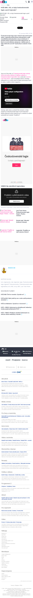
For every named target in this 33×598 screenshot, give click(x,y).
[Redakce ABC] (4, 272)
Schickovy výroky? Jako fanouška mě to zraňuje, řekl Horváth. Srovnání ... (16, 395)
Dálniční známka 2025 (23, 429)
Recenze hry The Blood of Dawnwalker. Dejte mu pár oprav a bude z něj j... (15, 515)
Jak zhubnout (5, 404)
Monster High (4, 555)
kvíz (2, 282)
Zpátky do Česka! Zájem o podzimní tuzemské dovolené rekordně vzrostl (15, 479)
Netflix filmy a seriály (20, 474)
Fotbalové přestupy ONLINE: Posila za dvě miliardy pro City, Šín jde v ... (15, 396)
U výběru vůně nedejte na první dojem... (9, 419)
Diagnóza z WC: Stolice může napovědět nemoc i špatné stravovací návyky (16, 502)
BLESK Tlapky (5, 474)
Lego (2, 558)
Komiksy (15, 510)
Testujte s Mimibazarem (6, 554)
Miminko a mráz (20, 416)
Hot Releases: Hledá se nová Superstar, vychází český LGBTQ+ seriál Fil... (16, 488)
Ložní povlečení (4, 565)
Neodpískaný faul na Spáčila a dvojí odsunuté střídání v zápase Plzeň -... (15, 525)
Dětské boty (4, 564)
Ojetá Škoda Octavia (5, 546)
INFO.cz (20, 381)
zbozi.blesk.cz (4, 539)
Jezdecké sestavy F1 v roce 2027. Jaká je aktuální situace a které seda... (15, 433)
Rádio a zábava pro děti (6, 576)
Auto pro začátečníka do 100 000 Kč (8, 543)
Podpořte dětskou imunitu (7, 497)
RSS (21, 585)
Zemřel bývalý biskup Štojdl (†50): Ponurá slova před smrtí (12, 383)
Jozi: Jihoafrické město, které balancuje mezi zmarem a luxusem (14, 478)
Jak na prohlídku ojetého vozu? (7, 540)
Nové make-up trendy (25, 404)
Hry (5, 349)
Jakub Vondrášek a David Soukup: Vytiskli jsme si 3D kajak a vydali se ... (15, 476)
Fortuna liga (18, 522)
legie (21, 282)
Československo (14, 284)
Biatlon (10, 393)
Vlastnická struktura (6, 594)
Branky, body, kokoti (11, 522)
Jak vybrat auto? (5, 547)
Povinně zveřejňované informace (16, 595)
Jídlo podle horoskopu (25, 463)
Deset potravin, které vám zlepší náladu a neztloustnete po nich (13, 504)
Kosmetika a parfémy (5, 561)
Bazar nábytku (4, 567)
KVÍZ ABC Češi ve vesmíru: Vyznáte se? (12, 294)
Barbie (3, 557)
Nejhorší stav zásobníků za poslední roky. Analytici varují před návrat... (15, 455)
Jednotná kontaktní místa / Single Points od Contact (20, 594)
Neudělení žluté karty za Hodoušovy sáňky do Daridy (11, 527)
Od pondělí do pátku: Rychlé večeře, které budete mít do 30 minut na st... (15, 465)
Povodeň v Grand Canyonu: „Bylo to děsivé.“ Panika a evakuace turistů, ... (15, 406)
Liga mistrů (15, 393)
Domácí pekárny (16, 463)
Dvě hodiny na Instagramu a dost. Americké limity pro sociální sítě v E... (15, 443)
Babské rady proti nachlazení (20, 497)
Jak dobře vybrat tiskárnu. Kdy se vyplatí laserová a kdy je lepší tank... (15, 445)
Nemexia (5, 353)
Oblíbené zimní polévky (7, 463)
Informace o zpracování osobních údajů (10, 593)
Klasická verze (11, 367)
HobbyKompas (4, 542)
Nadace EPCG (23, 451)
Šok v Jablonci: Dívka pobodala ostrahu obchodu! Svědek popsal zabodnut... (16, 408)
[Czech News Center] (19, 372)
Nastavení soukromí (26, 593)
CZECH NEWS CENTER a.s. (16, 588)
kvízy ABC (17, 286)
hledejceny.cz (4, 533)
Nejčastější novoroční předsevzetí (9, 416)
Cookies (19, 593)
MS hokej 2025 (5, 393)
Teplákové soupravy (5, 562)
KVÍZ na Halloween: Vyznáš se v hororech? (13, 303)
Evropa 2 (3, 579)
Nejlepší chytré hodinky (7, 440)
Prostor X (4, 522)
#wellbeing (9, 486)
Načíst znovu (16, 201)
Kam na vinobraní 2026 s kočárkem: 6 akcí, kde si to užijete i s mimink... (15, 422)
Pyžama (3, 560)
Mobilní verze (22, 367)
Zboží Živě (4, 534)
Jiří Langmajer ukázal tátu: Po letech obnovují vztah (11, 409)
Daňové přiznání (5, 451)
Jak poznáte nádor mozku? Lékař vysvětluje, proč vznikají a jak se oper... (15, 501)
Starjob (3, 573)
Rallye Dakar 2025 (14, 429)
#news (14, 486)
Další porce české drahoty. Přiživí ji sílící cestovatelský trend (13, 456)
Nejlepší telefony (16, 440)
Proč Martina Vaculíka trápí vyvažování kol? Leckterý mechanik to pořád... (15, 432)
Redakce (17, 585)
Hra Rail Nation (27, 353)
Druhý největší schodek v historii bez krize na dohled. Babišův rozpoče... (15, 453)
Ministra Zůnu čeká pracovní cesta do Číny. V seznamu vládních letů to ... (15, 386)
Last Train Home (25, 286)
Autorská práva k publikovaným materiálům (16, 591)
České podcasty (5, 575)
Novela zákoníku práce (15, 451)
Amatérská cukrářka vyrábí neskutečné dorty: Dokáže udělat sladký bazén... (16, 468)
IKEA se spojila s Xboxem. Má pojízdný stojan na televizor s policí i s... (15, 442)
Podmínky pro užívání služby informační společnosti (16, 592)
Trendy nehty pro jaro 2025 (14, 404)
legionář (6, 284)
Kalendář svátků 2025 (13, 381)
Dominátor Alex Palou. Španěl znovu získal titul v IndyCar (12, 430)
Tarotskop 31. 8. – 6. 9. (6, 491)
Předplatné (16, 360)
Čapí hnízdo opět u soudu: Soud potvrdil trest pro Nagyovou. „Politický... (15, 385)
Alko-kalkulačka (5, 429)
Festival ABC (20, 510)
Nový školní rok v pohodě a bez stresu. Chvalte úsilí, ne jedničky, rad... (15, 420)
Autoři (8, 360)
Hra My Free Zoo (16, 354)
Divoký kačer (12, 474)
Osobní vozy (4, 536)
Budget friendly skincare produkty (8, 489)
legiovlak (16, 282)
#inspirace (4, 486)
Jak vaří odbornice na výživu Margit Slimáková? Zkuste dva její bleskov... (15, 466)
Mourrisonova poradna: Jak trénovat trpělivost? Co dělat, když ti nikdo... (15, 514)
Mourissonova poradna (7, 510)
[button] (32, 1)
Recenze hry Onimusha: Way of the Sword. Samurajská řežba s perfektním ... (16, 512)
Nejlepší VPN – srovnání (26, 440)
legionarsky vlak (8, 282)
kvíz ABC (11, 286)
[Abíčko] (3, 3)
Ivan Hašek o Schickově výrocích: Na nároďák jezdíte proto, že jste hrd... (15, 524)
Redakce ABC (11, 267)
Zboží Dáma (4, 537)
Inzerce (25, 360)
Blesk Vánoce (5, 381)
